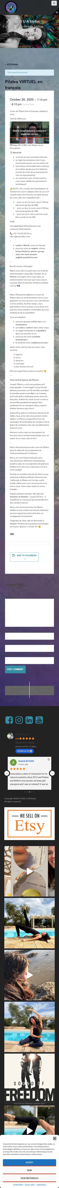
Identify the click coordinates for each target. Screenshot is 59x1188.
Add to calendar (26, 555)
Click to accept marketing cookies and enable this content (29, 132)
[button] (54, 1138)
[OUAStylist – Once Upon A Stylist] (11, 7)
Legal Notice (41, 1184)
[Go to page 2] (29, 791)
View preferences (29, 1178)
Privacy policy (30, 1184)
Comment (12, 596)
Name (10, 630)
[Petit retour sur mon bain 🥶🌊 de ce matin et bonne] (29, 975)
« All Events (11, 64)
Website (11, 655)
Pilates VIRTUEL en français (17, 690)
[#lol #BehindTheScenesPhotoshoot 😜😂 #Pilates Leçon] (29, 1130)
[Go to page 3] (31, 791)
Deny (29, 1170)
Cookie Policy (18, 1184)
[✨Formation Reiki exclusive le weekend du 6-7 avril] (29, 871)
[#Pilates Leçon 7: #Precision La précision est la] (29, 923)
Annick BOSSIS (26, 761)
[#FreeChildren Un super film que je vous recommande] (29, 1079)
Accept (29, 1162)
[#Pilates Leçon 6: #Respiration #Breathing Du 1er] (29, 1027)
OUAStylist (22, 734)
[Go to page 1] (27, 791)
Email (11, 642)
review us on (23, 750)
